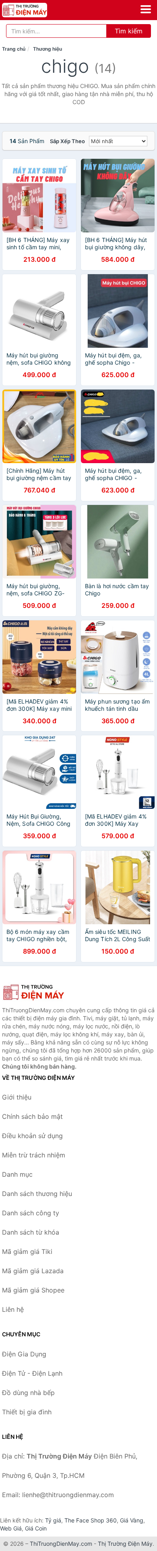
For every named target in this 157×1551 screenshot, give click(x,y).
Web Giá (11, 1528)
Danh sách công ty (30, 1213)
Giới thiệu (16, 1097)
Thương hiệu (47, 49)
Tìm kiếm (129, 31)
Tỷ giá (53, 1520)
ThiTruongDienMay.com (61, 1543)
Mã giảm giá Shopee (33, 1290)
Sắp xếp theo (67, 141)
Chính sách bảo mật (32, 1116)
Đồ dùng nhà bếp (28, 1393)
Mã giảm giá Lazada (33, 1271)
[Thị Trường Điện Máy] (42, 992)
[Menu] (145, 9)
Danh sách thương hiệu (37, 1194)
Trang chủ (13, 49)
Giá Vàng (131, 1520)
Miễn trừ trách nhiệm (33, 1155)
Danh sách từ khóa (30, 1232)
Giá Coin (36, 1528)
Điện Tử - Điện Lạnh (32, 1373)
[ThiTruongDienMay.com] (33, 10)
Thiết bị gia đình (27, 1412)
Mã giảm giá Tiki (27, 1251)
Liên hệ (13, 1309)
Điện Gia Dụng (24, 1354)
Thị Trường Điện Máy (125, 1543)
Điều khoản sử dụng (32, 1136)
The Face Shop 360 (90, 1520)
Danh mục (17, 1174)
